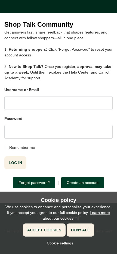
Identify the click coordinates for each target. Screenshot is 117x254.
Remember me (22, 147)
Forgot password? (34, 182)
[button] (58, 243)
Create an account (82, 182)
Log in (15, 163)
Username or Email (21, 89)
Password (13, 118)
